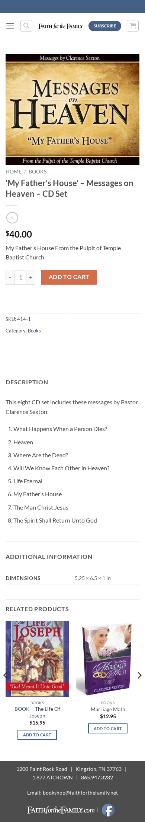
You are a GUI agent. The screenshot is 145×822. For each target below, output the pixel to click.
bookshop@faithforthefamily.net (80, 792)
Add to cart (69, 277)
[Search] (26, 26)
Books (37, 172)
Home (14, 172)
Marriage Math (108, 709)
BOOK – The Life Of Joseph (37, 712)
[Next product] (12, 217)
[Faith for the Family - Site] (60, 26)
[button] (10, 26)
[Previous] (5, 690)
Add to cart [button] (37, 734)
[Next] (139, 690)
